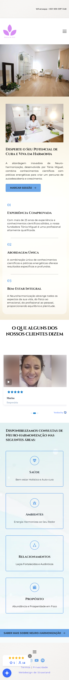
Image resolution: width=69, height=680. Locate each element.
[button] (65, 31)
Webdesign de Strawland (34, 672)
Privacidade (40, 667)
